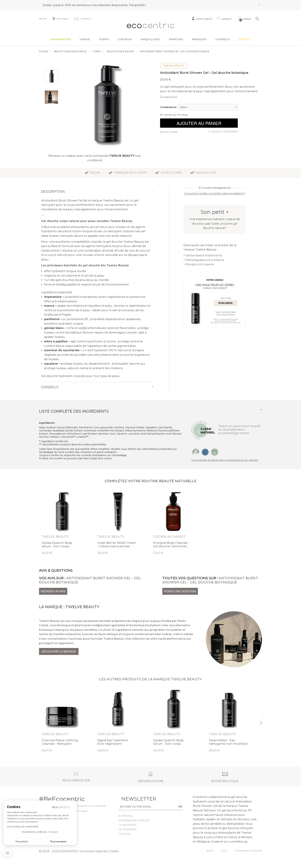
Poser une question (180, 591)
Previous (260, 713)
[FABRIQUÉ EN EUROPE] (205, 452)
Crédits (114, 851)
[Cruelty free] (214, 452)
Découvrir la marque (59, 651)
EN (45, 18)
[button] (7, 853)
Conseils (222, 39)
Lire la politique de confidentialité (22, 826)
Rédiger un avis (53, 591)
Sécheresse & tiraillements (204, 255)
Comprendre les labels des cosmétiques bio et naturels (224, 460)
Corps (104, 39)
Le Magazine (128, 829)
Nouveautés (61, 39)
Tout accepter (58, 841)
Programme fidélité (134, 820)
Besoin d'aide (168, 131)
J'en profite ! (137, 5)
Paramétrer (22, 841)
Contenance (168, 107)
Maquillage (150, 39)
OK (180, 806)
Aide (209, 850)
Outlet (244, 39)
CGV (224, 850)
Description (53, 191)
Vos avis (125, 833)
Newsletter (133, 799)
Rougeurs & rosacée (200, 264)
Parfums (176, 39)
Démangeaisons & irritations (205, 260)
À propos (126, 815)
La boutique (127, 824)
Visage (85, 39)
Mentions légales (248, 850)
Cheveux (125, 39)
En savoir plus (168, 96)
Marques (199, 39)
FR (40, 18)
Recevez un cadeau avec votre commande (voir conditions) (94, 158)
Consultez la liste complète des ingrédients (214, 193)
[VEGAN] (195, 452)
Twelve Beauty (173, 65)
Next (260, 721)
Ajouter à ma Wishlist (224, 131)
